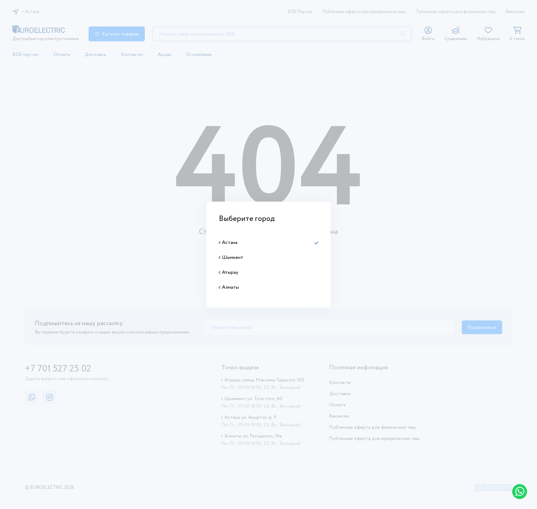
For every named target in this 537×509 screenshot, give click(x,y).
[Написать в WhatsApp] (519, 491)
